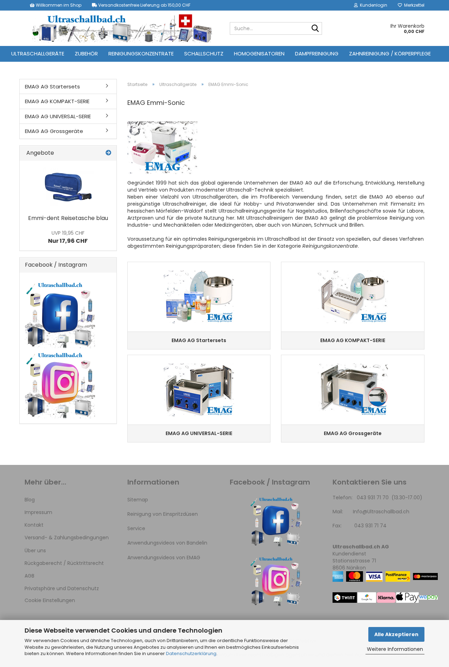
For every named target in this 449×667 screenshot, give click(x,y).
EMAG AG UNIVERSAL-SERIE (58, 116)
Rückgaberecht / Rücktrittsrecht (64, 563)
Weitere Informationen (395, 649)
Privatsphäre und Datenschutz (62, 588)
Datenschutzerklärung (191, 653)
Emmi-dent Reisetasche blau (68, 218)
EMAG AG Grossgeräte (54, 131)
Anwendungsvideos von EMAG (163, 557)
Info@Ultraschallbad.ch (381, 511)
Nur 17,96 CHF (68, 237)
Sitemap (137, 499)
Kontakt (34, 524)
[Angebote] (108, 153)
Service (136, 528)
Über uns (35, 550)
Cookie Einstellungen (50, 600)
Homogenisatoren (259, 53)
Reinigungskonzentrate (141, 53)
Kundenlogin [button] (372, 5)
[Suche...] (315, 28)
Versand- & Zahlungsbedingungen (67, 537)
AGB (29, 575)
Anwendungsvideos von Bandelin (167, 542)
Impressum (38, 512)
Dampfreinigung (317, 53)
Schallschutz (203, 53)
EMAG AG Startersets (52, 86)
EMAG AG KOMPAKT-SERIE (57, 101)
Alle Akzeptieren (396, 634)
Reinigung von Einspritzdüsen (162, 514)
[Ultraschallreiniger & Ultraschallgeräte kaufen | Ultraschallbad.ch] (122, 28)
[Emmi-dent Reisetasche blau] (68, 186)
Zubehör (86, 53)
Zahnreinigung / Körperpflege (390, 53)
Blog (30, 499)
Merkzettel (413, 5)
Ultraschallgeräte (37, 53)
